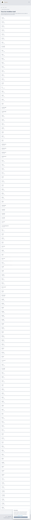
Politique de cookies (20, 515)
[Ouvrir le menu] (29, 2)
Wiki (3, 7)
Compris (21, 517)
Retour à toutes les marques (5, 9)
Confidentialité (9, 516)
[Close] (28, 510)
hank (1, 7)
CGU (6, 516)
